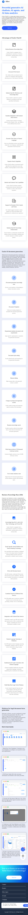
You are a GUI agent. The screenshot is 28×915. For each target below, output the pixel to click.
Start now (10, 28)
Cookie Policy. (13, 905)
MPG (25, 913)
